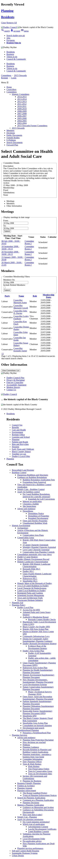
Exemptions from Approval (34, 482)
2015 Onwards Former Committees (32, 125)
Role (35, 296)
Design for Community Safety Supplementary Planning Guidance (37, 640)
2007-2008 (22, 113)
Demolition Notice (36, 513)
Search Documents (14, 142)
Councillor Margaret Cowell (20, 306)
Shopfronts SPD (30, 716)
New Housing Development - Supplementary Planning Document (38, 681)
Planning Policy (18, 605)
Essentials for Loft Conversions (41, 499)
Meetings (10, 130)
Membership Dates (48, 296)
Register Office (18, 435)
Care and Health (19, 430)
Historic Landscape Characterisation (32, 562)
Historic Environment (21, 525)
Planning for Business (32, 781)
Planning (15, 439)
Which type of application (34, 824)
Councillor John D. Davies (20, 312)
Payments (10, 40)
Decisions (10, 133)
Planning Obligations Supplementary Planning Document (38, 707)
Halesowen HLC (30, 578)
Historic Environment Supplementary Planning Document (38, 676)
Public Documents (14, 135)
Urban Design (18, 855)
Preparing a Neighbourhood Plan (37, 733)
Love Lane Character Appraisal (36, 549)
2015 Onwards (18, 128)
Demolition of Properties (38, 516)
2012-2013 (22, 101)
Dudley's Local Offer (21, 456)
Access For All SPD (31, 610)
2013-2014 (22, 99)
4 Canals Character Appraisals (35, 545)
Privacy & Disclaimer (15, 380)
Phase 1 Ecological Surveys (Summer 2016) (40, 693)
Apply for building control (28, 492)
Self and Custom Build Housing (25, 851)
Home (9, 87)
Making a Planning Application (30, 805)
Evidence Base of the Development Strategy (37, 647)
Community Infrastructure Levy (36, 636)
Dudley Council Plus (15, 377)
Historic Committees (20, 94)
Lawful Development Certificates (42, 829)
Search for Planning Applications (31, 798)
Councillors (11, 89)
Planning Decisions (31, 802)
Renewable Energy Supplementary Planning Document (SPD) (37, 712)
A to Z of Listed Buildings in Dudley (33, 586)
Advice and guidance (26, 509)
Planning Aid (17, 602)
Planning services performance (30, 848)
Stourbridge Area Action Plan (35, 723)
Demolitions (28, 511)
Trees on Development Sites (40, 774)
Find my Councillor (14, 382)
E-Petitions (11, 140)
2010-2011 (21, 106)
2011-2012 (21, 104)
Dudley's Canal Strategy (27, 557)
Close (3, 23)
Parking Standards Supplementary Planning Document (37, 702)
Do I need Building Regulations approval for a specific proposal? (36, 495)
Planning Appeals (24, 788)
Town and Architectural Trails (30, 598)
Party (7, 296)
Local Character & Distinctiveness (31, 588)
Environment (17, 432)
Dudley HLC (28, 571)
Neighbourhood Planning (28, 730)
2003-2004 (22, 123)
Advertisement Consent (38, 827)
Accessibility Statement (16, 385)
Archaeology (22, 528)
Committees (11, 92)
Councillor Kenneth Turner (20, 349)
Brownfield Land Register (23, 470)
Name (21, 296)
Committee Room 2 (29, 242)
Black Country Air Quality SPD (36, 627)
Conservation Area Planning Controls (38, 552)
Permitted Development (38, 518)
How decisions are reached (34, 742)
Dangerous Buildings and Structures (32, 475)
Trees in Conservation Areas (40, 771)
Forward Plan (12, 145)
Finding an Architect (26, 786)
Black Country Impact (21, 451)
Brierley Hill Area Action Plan (35, 629)
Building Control (19, 472)
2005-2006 (22, 118)
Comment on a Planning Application (38, 800)
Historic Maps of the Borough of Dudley (34, 583)
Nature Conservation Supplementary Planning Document (38, 688)
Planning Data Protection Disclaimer (38, 740)
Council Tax (17, 425)
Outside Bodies (13, 138)
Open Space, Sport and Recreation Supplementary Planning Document (38, 697)
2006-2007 (22, 116)
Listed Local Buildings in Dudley (31, 590)
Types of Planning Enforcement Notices (40, 795)
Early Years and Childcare (23, 449)
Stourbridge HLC (30, 581)
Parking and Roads (20, 442)
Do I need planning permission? (36, 822)
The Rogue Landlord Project (35, 793)
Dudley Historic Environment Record (33, 559)
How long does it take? (32, 814)
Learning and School (21, 437)
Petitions (26, 745)
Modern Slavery (13, 387)
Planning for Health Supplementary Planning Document (38, 671)
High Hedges (33, 766)
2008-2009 (22, 111)
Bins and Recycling (20, 444)
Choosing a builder (31, 504)
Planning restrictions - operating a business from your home (37, 755)
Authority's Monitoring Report (36, 617)
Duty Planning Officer (32, 761)
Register (4, 78)
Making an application (32, 501)
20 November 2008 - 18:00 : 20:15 (10, 253)
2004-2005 (22, 121)
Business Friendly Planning (29, 783)
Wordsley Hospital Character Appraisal (39, 547)
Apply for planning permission (30, 819)
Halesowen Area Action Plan (35, 668)
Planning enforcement (26, 790)
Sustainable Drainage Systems (24, 853)
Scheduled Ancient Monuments (30, 595)
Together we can (19, 454)
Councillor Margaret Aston (20, 301)
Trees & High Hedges (32, 764)
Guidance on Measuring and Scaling (38, 807)
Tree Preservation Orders (38, 769)
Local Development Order (34, 839)
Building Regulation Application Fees (39, 480)
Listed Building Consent (38, 831)
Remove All (11, 23)
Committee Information (32, 759)
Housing (15, 447)
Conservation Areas (25, 537)
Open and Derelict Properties (35, 521)
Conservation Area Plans (33, 535)
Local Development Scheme (35, 684)
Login (13, 78)
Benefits (15, 427)
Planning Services (19, 735)
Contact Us (11, 390)
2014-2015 (22, 97)
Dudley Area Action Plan (33, 651)
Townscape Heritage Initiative (30, 600)
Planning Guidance (31, 747)
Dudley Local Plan (25, 607)
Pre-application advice (32, 841)
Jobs (8, 38)
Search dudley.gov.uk (15, 35)
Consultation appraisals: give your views (34, 554)
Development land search (33, 728)
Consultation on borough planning (37, 725)
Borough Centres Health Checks (42, 619)
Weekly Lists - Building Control (31, 489)
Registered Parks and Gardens (30, 593)
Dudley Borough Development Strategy (40, 643)
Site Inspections (29, 506)
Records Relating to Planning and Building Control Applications (37, 750)
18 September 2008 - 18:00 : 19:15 (10, 247)
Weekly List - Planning (27, 817)
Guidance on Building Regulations (32, 477)
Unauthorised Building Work (35, 523)
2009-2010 (22, 109)
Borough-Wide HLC (31, 569)
